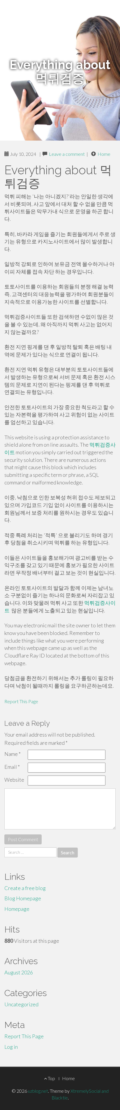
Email (12, 767)
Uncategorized (21, 1004)
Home (104, 154)
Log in (11, 1047)
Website (14, 779)
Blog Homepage (22, 898)
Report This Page (21, 701)
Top (51, 1078)
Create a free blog (25, 888)
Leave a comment (67, 154)
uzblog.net (38, 1091)
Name (12, 754)
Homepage (16, 909)
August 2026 (18, 972)
